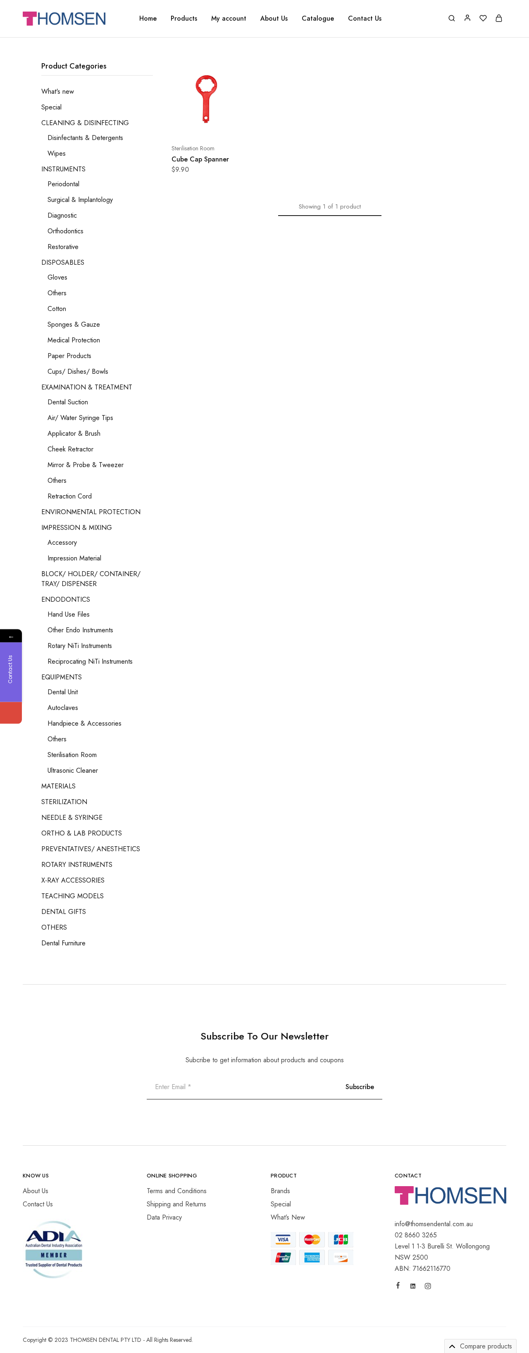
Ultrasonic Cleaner (73, 770)
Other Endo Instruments (80, 630)
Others (57, 293)
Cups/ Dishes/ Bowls (78, 371)
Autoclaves (63, 707)
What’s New (288, 1217)
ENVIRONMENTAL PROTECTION (91, 512)
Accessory (62, 542)
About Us (274, 18)
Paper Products (69, 356)
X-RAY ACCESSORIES (73, 880)
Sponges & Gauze (74, 324)
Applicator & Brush (74, 433)
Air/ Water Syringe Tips (80, 418)
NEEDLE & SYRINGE (71, 817)
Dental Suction (68, 402)
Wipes (57, 153)
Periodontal (63, 184)
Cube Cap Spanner (200, 159)
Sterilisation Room (193, 148)
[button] (184, 123)
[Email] (11, 713)
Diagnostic (62, 215)
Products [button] (184, 18)
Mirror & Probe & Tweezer (86, 465)
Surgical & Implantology (80, 199)
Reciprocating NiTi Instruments (90, 661)
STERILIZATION (64, 802)
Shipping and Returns (176, 1204)
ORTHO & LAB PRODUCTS (81, 833)
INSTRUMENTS (63, 169)
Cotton (57, 308)
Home (148, 18)
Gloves (57, 277)
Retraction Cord (70, 496)
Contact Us (364, 18)
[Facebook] (398, 1286)
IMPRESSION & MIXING (76, 527)
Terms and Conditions (177, 1191)
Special (51, 107)
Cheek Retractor (70, 449)
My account (228, 18)
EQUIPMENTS (61, 677)
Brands (280, 1191)
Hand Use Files (69, 614)
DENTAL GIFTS (63, 911)
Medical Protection (74, 340)
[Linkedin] (412, 1287)
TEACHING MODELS (72, 896)
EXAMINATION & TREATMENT (86, 387)
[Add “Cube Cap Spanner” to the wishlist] (227, 123)
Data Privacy (164, 1217)
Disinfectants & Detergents (85, 137)
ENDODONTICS (65, 599)
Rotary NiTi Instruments (80, 645)
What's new (57, 91)
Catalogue (318, 18)
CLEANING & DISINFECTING (85, 123)
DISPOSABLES (62, 262)
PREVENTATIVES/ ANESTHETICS (90, 849)
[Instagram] (427, 1287)
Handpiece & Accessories (85, 723)
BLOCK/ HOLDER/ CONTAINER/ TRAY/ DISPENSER (91, 579)
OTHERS (54, 927)
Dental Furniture (63, 943)
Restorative (63, 247)
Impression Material (74, 558)
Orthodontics (65, 231)
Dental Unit (63, 692)
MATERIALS (58, 786)
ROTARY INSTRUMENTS (76, 864)
